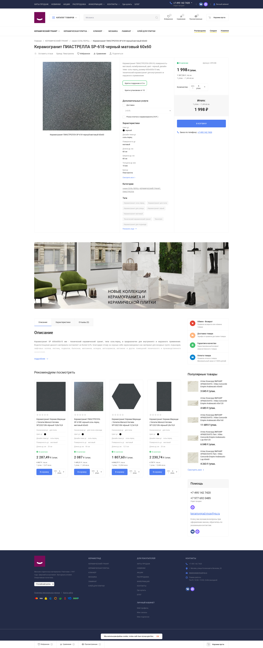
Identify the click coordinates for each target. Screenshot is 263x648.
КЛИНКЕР (92, 572)
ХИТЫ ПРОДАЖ (143, 564)
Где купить (141, 590)
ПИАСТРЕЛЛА (128, 192)
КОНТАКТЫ (141, 586)
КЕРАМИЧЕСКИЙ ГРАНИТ (56, 41)
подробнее (40, 358)
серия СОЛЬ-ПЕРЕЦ (80, 41)
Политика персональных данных (47, 593)
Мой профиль (142, 608)
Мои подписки (143, 617)
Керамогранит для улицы (134, 208)
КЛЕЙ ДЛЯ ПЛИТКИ (96, 586)
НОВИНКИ (141, 568)
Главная (38, 41)
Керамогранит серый (156, 208)
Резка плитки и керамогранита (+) (142, 117)
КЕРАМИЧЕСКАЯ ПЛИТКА (98, 568)
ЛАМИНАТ (92, 581)
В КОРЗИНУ (201, 123)
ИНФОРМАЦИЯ (143, 581)
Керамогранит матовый (133, 214)
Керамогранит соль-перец (134, 203)
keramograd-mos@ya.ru (205, 513)
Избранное (85, 54)
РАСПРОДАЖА (143, 577)
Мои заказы (142, 612)
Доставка (130, 105)
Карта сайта (68, 593)
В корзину (44, 472)
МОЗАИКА (92, 577)
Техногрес (158, 219)
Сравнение (101, 54)
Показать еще (128, 229)
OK (157, 636)
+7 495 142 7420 (181, 3)
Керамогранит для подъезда (135, 224)
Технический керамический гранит (137, 219)
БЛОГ (139, 595)
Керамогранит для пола (157, 203)
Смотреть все (195, 470)
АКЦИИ (140, 572)
